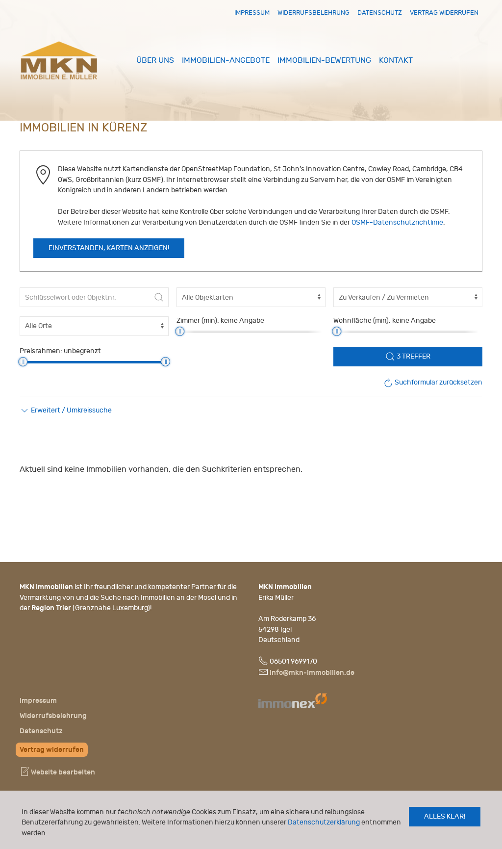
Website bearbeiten (62, 772)
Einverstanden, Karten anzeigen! (109, 248)
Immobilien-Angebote (226, 60)
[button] (66, 410)
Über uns (155, 60)
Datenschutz (379, 12)
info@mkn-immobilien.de (312, 673)
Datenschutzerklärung (324, 822)
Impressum (252, 12)
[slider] (179, 331)
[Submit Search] (159, 297)
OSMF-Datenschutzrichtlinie (397, 223)
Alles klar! (444, 816)
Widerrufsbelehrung (313, 12)
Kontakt (396, 60)
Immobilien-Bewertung (324, 60)
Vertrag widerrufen (444, 12)
